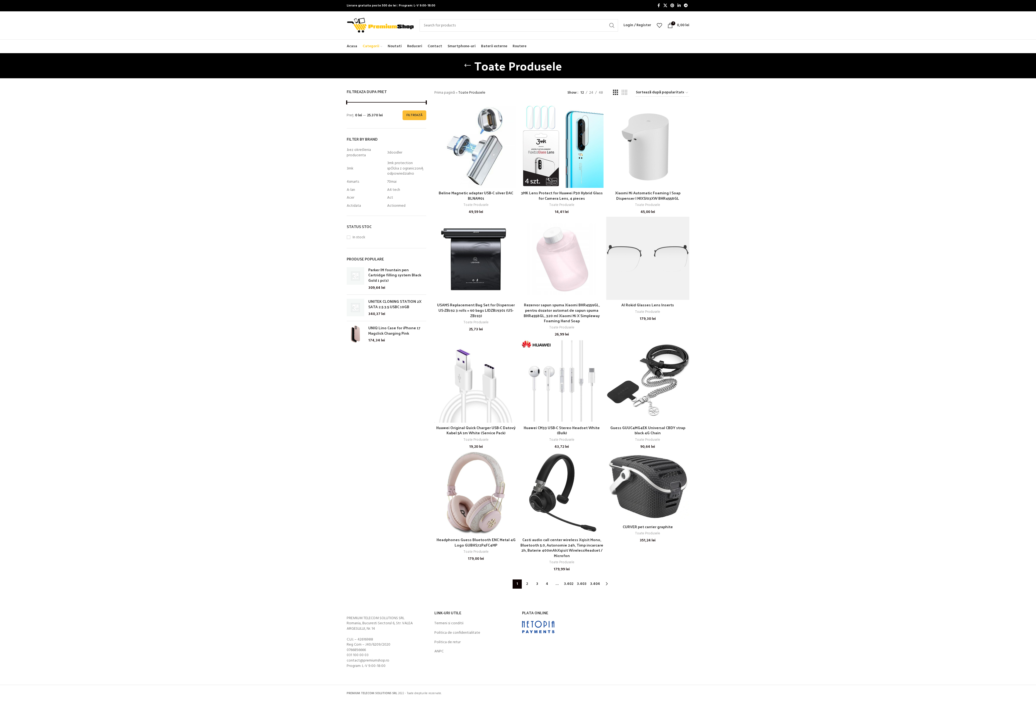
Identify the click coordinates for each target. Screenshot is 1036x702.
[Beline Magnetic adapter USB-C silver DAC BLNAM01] (475, 146)
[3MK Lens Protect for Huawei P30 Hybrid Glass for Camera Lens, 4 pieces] (561, 146)
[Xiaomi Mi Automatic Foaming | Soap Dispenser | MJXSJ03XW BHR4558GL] (647, 146)
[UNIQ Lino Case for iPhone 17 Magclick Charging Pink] (355, 334)
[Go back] (467, 65)
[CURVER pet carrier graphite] (647, 486)
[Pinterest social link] (672, 6)
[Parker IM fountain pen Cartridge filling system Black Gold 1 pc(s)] (355, 278)
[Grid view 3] (615, 92)
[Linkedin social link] (679, 6)
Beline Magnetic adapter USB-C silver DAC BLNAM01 (476, 195)
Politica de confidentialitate (457, 633)
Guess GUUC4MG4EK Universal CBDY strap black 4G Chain (647, 430)
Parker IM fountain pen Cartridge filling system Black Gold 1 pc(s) (394, 275)
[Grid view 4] (624, 92)
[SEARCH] (612, 25)
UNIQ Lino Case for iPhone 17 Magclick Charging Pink (394, 330)
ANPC (439, 651)
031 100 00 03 (358, 655)
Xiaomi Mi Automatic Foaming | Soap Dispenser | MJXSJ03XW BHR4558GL (647, 195)
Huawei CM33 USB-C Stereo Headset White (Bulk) (562, 430)
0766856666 (356, 650)
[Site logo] (380, 25)
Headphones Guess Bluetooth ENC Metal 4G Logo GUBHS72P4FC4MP (476, 542)
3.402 (568, 584)
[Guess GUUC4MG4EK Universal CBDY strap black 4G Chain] (647, 380)
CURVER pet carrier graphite (648, 526)
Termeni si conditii (449, 623)
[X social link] (665, 6)
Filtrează (414, 115)
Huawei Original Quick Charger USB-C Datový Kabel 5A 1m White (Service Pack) (476, 430)
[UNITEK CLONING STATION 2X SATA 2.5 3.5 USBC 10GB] (355, 308)
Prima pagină (444, 93)
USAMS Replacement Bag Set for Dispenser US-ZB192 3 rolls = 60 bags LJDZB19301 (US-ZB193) (476, 310)
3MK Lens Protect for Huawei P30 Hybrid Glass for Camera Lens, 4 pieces (562, 195)
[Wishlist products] (659, 25)
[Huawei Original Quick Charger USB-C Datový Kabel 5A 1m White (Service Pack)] (475, 380)
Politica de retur (447, 642)
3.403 (582, 584)
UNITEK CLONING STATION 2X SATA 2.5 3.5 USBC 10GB (394, 304)
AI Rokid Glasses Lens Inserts (647, 304)
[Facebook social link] (658, 6)
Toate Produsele (476, 205)
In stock (359, 237)
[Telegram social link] (685, 6)
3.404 (595, 584)
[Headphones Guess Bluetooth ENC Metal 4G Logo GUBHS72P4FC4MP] (475, 492)
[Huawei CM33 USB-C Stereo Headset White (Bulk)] (561, 380)
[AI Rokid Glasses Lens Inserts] (647, 258)
